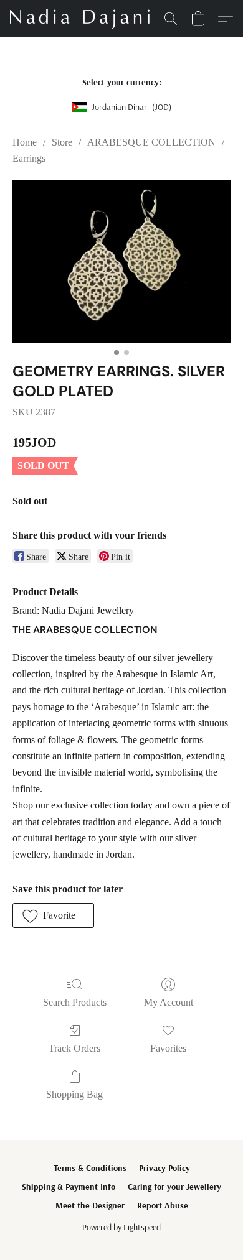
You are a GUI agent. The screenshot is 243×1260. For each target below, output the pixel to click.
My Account (168, 1002)
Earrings (28, 158)
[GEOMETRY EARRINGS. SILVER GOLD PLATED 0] (121, 261)
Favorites (168, 1048)
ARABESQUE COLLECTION (151, 142)
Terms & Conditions (90, 1168)
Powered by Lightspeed (121, 1227)
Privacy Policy (164, 1168)
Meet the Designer (90, 1205)
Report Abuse (162, 1205)
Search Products (75, 1002)
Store (62, 142)
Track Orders (74, 1048)
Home (24, 142)
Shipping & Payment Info (68, 1186)
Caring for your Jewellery (174, 1186)
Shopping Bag (74, 1094)
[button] (83, 18)
